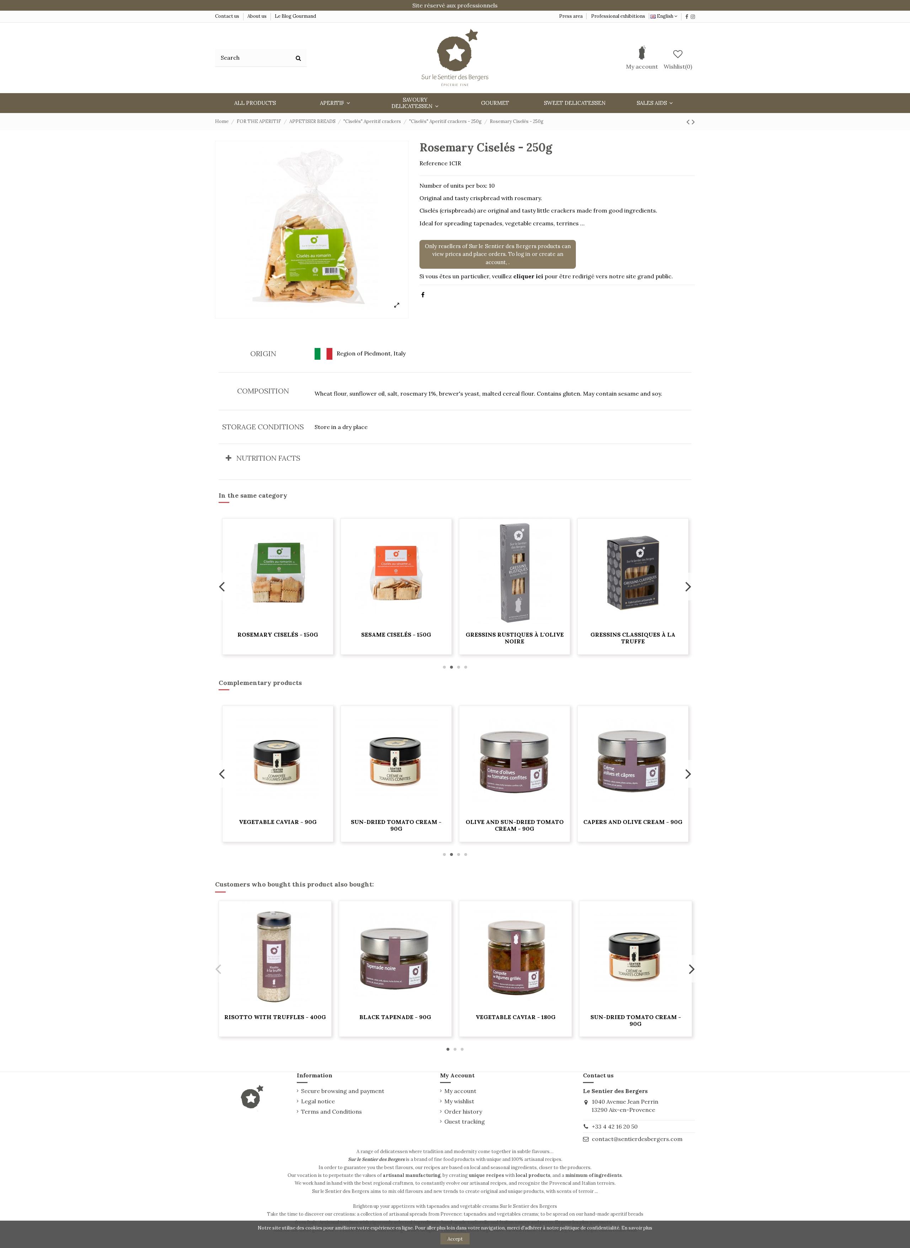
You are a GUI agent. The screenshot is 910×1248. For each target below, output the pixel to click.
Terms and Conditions (331, 1111)
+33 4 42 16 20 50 (615, 1126)
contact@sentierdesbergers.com (637, 1138)
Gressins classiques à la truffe (632, 638)
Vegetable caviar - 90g (278, 821)
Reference (433, 163)
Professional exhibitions (618, 16)
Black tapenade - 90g (395, 1017)
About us (257, 16)
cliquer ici (528, 276)
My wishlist (459, 1101)
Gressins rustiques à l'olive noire (515, 638)
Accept (455, 1239)
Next (688, 586)
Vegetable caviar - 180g (516, 1017)
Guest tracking (464, 1121)
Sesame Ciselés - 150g (396, 634)
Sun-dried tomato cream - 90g (396, 825)
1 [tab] (444, 667)
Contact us (227, 16)
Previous (222, 586)
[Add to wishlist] (278, 624)
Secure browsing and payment (342, 1090)
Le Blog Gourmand (295, 16)
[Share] (422, 294)
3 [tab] (458, 667)
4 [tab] (465, 667)
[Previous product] (689, 121)
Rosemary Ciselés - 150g (277, 634)
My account (460, 1090)
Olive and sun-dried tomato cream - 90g (515, 825)
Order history (463, 1111)
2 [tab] (451, 667)
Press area (571, 16)
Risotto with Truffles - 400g (275, 1017)
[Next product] (693, 121)
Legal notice (318, 1101)
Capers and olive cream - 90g (632, 821)
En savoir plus (636, 1228)
